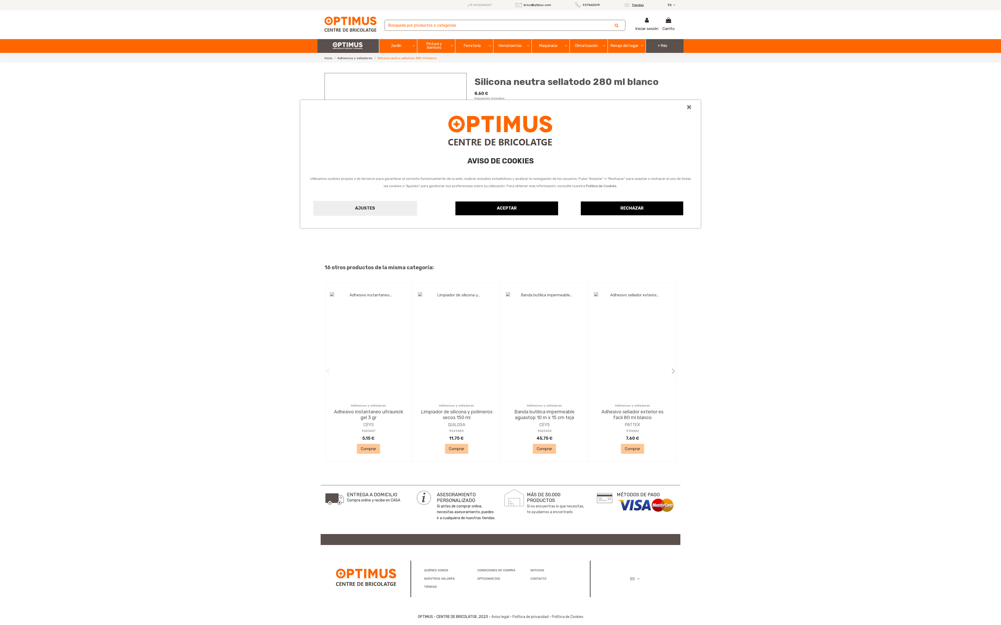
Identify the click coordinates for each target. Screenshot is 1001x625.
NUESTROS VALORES (439, 578)
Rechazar (632, 208)
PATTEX (632, 424)
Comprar (368, 448)
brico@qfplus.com (537, 5)
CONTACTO (538, 578)
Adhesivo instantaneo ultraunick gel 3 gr (368, 414)
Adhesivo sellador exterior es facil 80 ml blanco (632, 414)
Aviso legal (500, 617)
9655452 (545, 431)
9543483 (456, 431)
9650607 (368, 431)
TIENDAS (430, 587)
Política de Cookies (601, 186)
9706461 (632, 431)
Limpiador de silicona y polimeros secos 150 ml (456, 414)
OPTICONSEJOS (488, 578)
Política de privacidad (530, 617)
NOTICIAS (537, 570)
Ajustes (365, 208)
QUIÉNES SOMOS (436, 570)
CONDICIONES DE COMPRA (496, 570)
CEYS (368, 424)
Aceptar (507, 208)
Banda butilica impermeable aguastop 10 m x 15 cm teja (544, 414)
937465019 (591, 5)
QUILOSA (456, 424)
